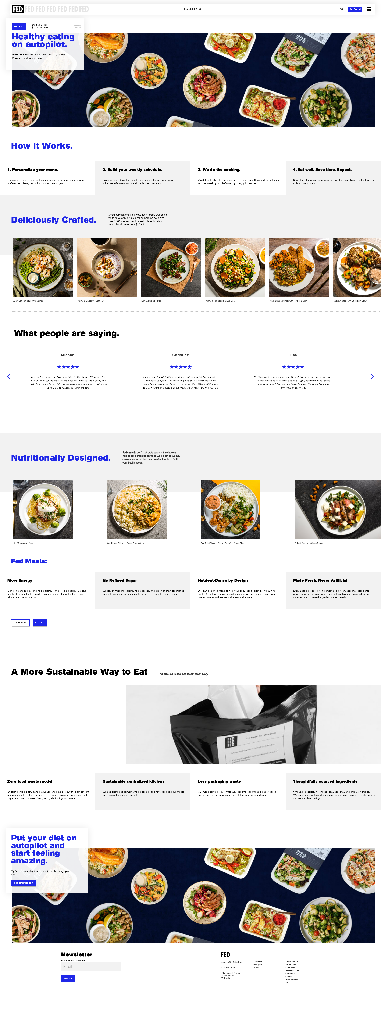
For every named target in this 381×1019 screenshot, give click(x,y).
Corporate (290, 973)
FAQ (287, 982)
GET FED (18, 27)
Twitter (256, 967)
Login (342, 9)
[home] (50, 9)
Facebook (257, 962)
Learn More (20, 623)
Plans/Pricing (192, 9)
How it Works (291, 965)
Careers (288, 976)
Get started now (23, 883)
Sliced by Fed (291, 962)
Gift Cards (290, 967)
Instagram (257, 965)
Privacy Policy (291, 979)
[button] (369, 9)
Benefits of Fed (292, 970)
